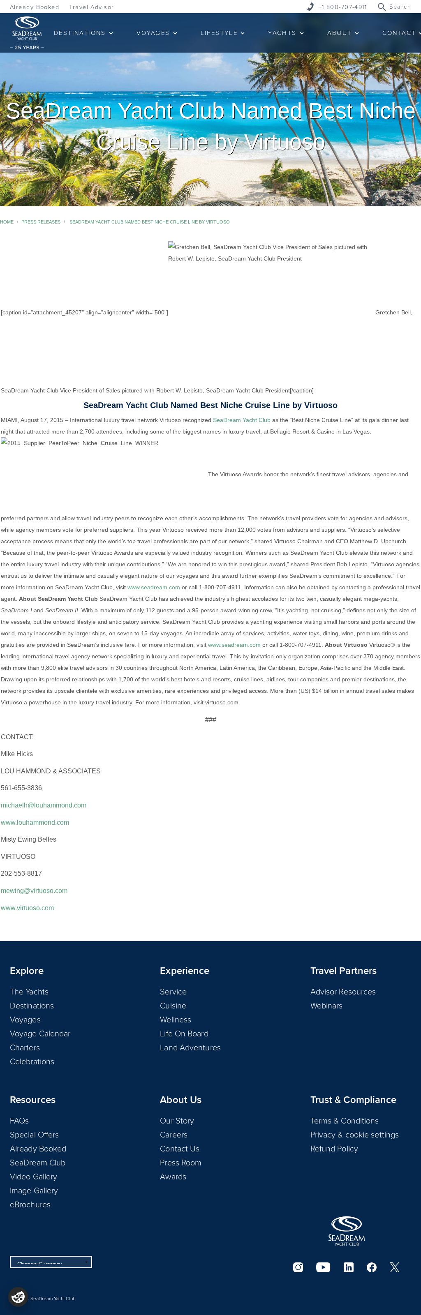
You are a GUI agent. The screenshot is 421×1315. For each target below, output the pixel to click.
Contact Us (179, 1148)
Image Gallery (34, 1190)
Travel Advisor (91, 7)
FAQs (19, 1120)
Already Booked (34, 7)
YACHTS (282, 32)
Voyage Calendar (40, 1033)
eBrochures (30, 1204)
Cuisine (173, 1005)
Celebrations (32, 1061)
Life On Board (184, 1033)
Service (173, 991)
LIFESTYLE (219, 32)
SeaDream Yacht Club (242, 420)
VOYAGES (153, 32)
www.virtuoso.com (27, 907)
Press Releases (40, 221)
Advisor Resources (343, 991)
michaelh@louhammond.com (43, 805)
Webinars (326, 1005)
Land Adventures (190, 1047)
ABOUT (339, 32)
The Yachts (29, 991)
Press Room (180, 1162)
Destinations (32, 1005)
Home (7, 221)
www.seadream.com (153, 587)
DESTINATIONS (80, 32)
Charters (25, 1047)
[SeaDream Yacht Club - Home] (346, 1231)
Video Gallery (33, 1176)
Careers (173, 1134)
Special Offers (34, 1134)
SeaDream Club (37, 1162)
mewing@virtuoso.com (34, 890)
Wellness (175, 1019)
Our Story (177, 1120)
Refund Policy (334, 1148)
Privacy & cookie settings (354, 1134)
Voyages (25, 1019)
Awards (173, 1176)
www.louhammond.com (35, 822)
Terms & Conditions (344, 1120)
